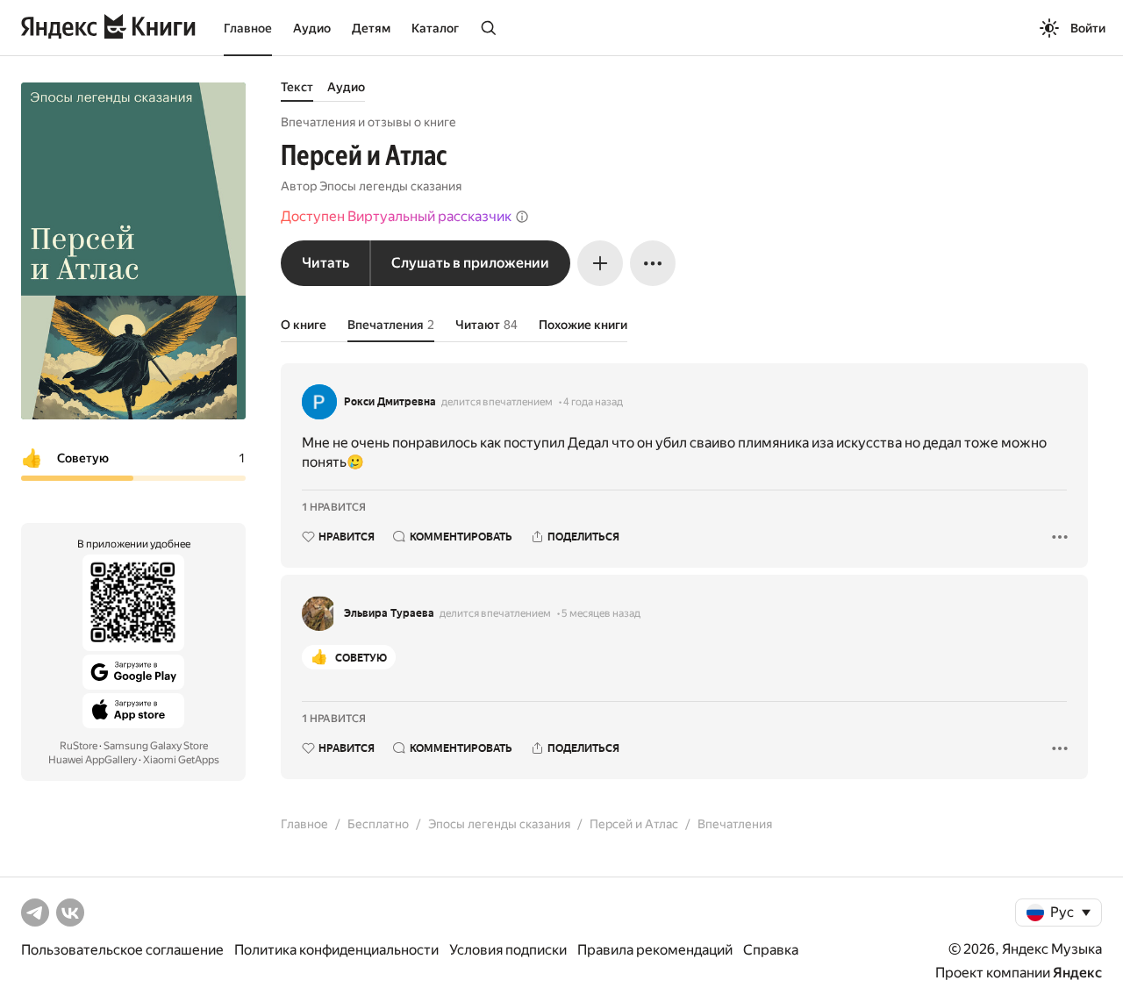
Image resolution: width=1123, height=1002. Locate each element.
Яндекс (1077, 972)
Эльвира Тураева (389, 613)
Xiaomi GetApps (181, 760)
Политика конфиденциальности (336, 949)
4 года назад (593, 402)
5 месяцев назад (601, 613)
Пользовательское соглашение (122, 949)
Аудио (312, 28)
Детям (371, 28)
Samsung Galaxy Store (156, 746)
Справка (770, 949)
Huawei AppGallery (92, 760)
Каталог (435, 28)
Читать (325, 262)
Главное (248, 28)
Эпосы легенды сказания (390, 186)
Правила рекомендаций (655, 949)
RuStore (78, 746)
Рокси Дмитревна (390, 402)
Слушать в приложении (470, 262)
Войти (1087, 28)
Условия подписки (508, 949)
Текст (297, 87)
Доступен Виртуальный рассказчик (396, 216)
